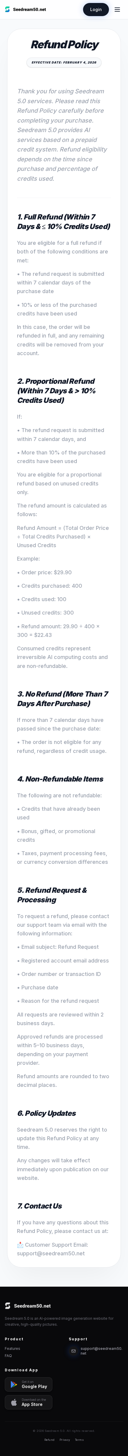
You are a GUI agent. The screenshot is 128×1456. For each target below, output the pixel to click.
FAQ (8, 1355)
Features (12, 1348)
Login (96, 9)
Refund (49, 1439)
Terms (79, 1439)
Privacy (65, 1439)
